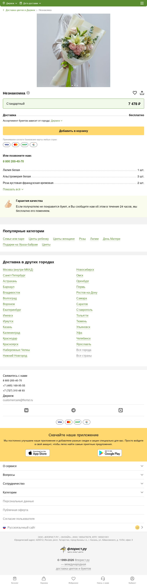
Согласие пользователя (19, 519)
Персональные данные (18, 501)
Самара (81, 298)
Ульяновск (83, 327)
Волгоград (10, 298)
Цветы (46, 244)
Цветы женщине (64, 239)
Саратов (82, 304)
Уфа (79, 332)
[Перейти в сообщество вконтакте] (26, 410)
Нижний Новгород (15, 355)
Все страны (84, 355)
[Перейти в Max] (120, 410)
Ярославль (83, 344)
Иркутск (8, 321)
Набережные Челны (16, 350)
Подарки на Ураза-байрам (20, 244)
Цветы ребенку (39, 239)
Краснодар (10, 338)
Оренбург (82, 281)
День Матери (111, 239)
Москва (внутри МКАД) (18, 269)
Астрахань (10, 281)
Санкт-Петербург (14, 275)
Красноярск (10, 344)
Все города (83, 350)
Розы (82, 239)
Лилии (94, 239)
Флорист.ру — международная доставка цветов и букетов (73, 564)
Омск (79, 275)
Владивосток (11, 292)
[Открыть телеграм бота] (73, 410)
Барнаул (8, 287)
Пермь (80, 287)
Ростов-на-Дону (86, 292)
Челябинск (83, 338)
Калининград (11, 332)
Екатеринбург (12, 310)
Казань (7, 327)
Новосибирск (85, 269)
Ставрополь (84, 310)
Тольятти (82, 315)
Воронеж (9, 304)
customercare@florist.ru (18, 400)
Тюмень (81, 321)
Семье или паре (13, 239)
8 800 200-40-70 (13, 161)
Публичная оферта (15, 510)
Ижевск (8, 315)
